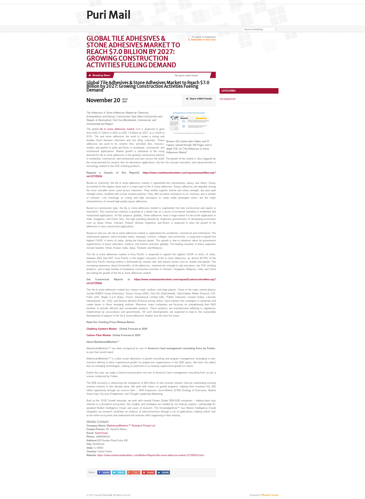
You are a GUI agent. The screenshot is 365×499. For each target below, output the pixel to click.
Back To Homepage (206, 37)
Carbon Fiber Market (98, 335)
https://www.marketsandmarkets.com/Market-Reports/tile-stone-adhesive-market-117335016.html (150, 455)
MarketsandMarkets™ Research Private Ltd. (131, 425)
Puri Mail (108, 14)
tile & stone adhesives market (117, 129)
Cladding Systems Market (101, 328)
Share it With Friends (201, 98)
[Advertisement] (234, 14)
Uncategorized (227, 98)
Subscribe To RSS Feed (203, 40)
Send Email (101, 433)
